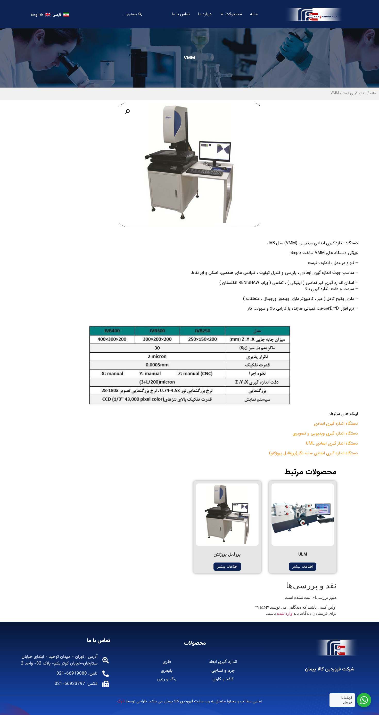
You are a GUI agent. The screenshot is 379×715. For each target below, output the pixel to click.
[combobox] (115, 14)
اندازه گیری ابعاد (354, 93)
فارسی (57, 15)
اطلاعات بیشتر (302, 566)
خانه (373, 93)
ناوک (121, 701)
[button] (127, 111)
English (37, 15)
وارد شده (284, 613)
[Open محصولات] (222, 14)
